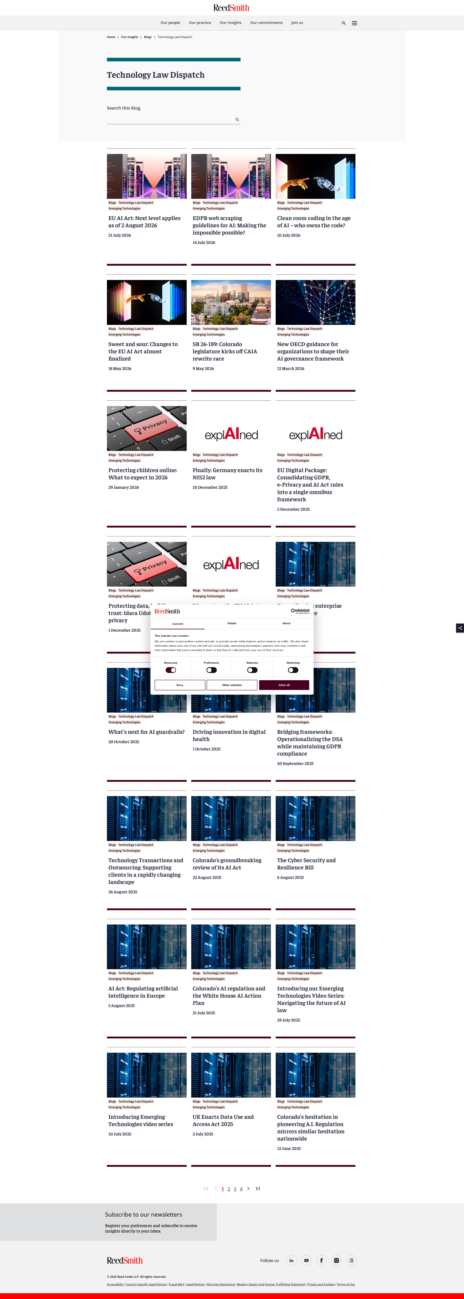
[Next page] (248, 1188)
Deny (180, 685)
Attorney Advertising (221, 1284)
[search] (238, 119)
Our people (170, 22)
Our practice (200, 22)
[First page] (206, 1188)
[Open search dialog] (343, 23)
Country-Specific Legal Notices (146, 1284)
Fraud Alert (176, 1284)
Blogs (148, 37)
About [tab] (286, 623)
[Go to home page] (232, 7)
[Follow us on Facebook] (321, 1260)
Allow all (284, 685)
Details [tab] (232, 623)
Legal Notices (195, 1284)
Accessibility (115, 1284)
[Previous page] (216, 1188)
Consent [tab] (177, 623)
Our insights (231, 22)
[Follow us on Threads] (351, 1260)
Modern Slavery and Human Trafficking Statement (271, 1284)
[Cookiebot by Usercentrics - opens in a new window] (294, 611)
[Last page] (257, 1188)
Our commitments (266, 22)
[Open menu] (354, 23)
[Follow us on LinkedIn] (291, 1260)
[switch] (211, 670)
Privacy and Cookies (321, 1284)
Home (111, 37)
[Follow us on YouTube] (306, 1260)
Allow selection (232, 685)
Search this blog (123, 108)
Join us (297, 22)
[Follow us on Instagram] (336, 1260)
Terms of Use (346, 1284)
